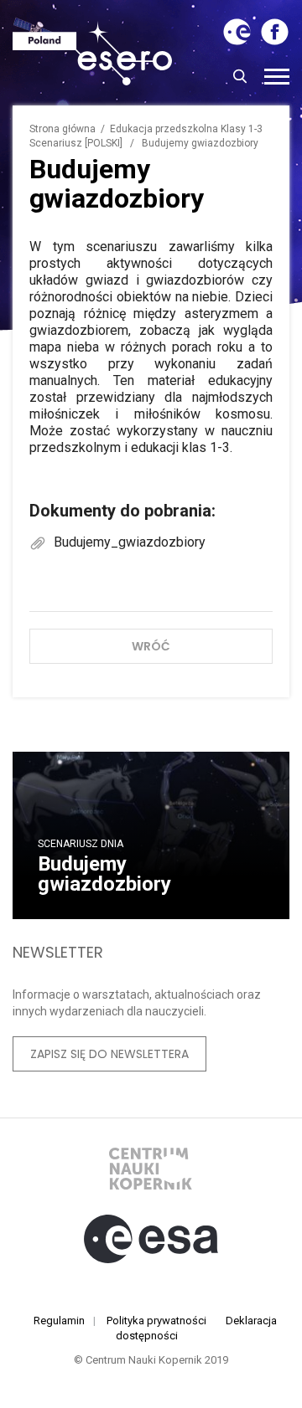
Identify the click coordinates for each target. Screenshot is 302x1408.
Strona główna (62, 129)
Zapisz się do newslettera (109, 1054)
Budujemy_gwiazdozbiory (128, 542)
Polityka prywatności (156, 1320)
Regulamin (59, 1320)
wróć (151, 646)
